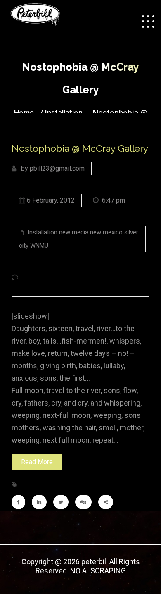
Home (24, 112)
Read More (37, 462)
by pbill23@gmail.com (52, 168)
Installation (64, 112)
